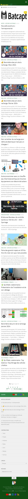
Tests (4, 433)
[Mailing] (16, 395)
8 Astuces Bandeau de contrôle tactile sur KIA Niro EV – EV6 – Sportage (12, 219)
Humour (5, 455)
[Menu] (26, 2)
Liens (4, 447)
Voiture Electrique (10, 23)
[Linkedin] (18, 395)
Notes (2, 23)
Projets (11, 282)
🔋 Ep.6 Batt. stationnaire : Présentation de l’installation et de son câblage (13, 287)
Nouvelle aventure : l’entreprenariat (11, 402)
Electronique (10, 173)
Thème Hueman (22, 491)
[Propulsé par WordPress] (12, 490)
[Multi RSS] (23, 395)
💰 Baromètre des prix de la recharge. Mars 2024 (14, 406)
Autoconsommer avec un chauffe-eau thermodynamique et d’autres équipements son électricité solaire (13, 178)
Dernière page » (18, 389)
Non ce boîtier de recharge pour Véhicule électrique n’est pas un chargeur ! (12, 141)
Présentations (5, 214)
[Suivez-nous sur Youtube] (13, 395)
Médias (4, 451)
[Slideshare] (26, 394)
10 (6, 389)
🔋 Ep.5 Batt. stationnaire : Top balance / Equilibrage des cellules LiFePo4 (13, 362)
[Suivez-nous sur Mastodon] (21, 395)
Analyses (3, 60)
